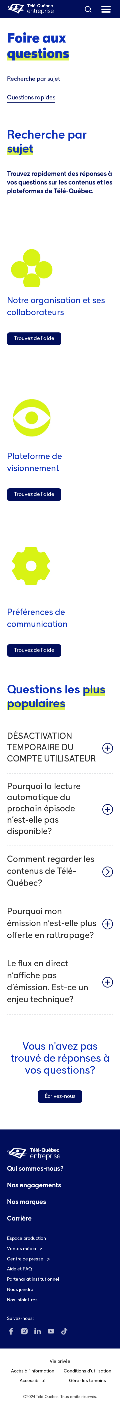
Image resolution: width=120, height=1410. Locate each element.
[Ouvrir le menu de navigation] (106, 9)
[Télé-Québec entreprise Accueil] (30, 9)
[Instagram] (24, 1331)
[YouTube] (51, 1331)
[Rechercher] (88, 9)
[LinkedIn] (38, 1331)
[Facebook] (11, 1331)
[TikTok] (64, 1331)
